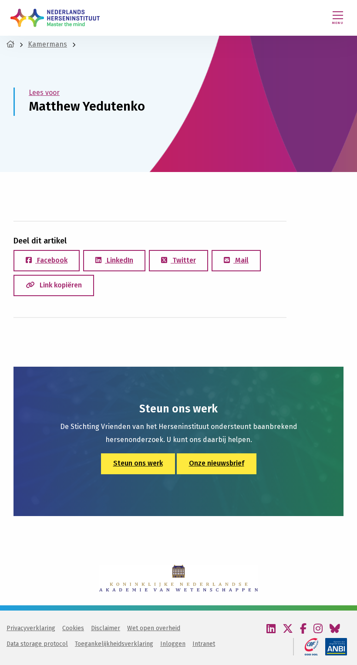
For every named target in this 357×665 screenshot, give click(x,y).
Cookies (73, 628)
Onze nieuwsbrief (216, 463)
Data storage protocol (37, 644)
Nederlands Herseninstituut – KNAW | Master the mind (55, 18)
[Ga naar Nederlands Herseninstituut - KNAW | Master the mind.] (10, 44)
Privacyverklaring (31, 628)
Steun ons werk (138, 463)
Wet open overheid (153, 628)
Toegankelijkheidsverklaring (114, 644)
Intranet (203, 644)
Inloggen (172, 644)
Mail (241, 260)
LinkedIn (119, 260)
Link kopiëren (60, 285)
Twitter (183, 260)
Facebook (51, 260)
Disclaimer (105, 628)
